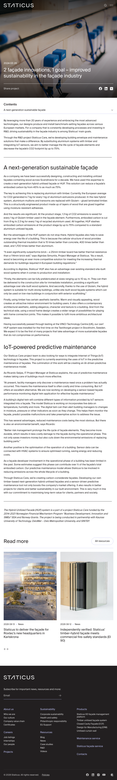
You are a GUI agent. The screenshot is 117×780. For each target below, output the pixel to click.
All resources (102, 541)
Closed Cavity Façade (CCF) (90, 724)
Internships (9, 741)
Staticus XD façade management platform (93, 715)
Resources (46, 732)
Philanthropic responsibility (53, 721)
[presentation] (5, 649)
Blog (42, 737)
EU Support (45, 724)
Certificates (9, 724)
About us (9, 709)
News (43, 741)
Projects (8, 752)
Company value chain (14, 721)
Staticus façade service (90, 746)
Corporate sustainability (51, 714)
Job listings (9, 737)
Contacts (82, 754)
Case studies (46, 744)
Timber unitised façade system (92, 720)
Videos (43, 751)
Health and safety (48, 717)
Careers (8, 732)
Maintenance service (88, 738)
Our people (9, 744)
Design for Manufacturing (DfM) (92, 727)
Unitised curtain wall (86, 731)
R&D (42, 748)
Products (82, 709)
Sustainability (47, 709)
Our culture (9, 717)
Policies (46, 775)
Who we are (9, 714)
